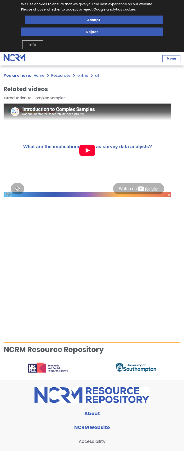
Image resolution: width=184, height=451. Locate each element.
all (97, 75)
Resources (61, 75)
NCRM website (92, 427)
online (82, 75)
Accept (93, 19)
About (92, 413)
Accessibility (92, 441)
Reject (92, 31)
